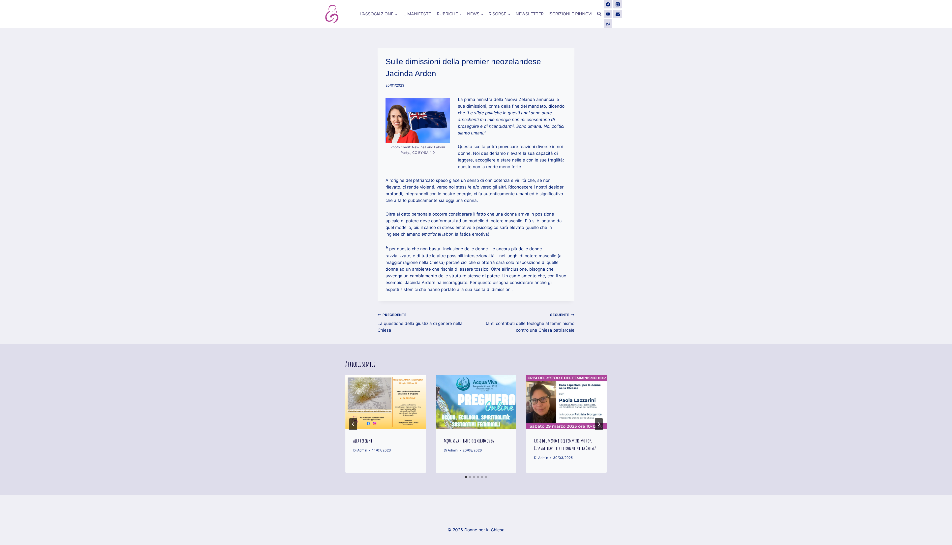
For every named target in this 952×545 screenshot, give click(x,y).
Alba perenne (362, 441)
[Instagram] (617, 4)
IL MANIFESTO (417, 13)
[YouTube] (608, 14)
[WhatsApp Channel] (608, 23)
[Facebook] (608, 4)
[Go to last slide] (353, 424)
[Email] (617, 14)
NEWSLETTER (530, 13)
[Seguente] (599, 424)
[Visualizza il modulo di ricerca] (599, 13)
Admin (362, 450)
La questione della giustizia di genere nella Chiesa (420, 323)
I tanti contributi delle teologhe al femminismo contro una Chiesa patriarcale (528, 323)
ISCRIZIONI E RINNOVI (570, 13)
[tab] (466, 477)
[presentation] (385, 402)
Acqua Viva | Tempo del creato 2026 (469, 441)
